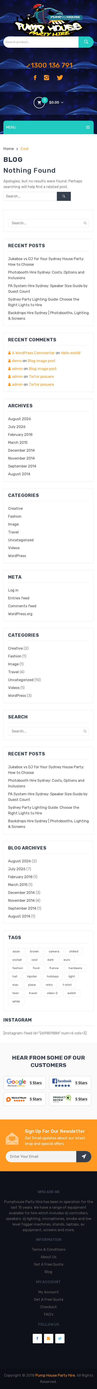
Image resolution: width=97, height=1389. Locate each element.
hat (14, 976)
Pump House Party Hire (55, 1375)
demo (17, 361)
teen (15, 993)
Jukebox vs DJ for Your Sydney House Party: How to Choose (46, 262)
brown (34, 951)
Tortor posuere (41, 376)
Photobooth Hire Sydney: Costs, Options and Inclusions (46, 275)
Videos (14, 548)
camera (54, 951)
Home (8, 149)
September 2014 (22, 466)
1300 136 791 (51, 65)
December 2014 (21, 450)
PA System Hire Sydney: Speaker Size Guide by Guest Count (48, 289)
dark (50, 959)
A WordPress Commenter (33, 353)
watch (71, 993)
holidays (53, 976)
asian (16, 951)
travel (33, 993)
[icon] (35, 78)
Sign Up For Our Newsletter (55, 1131)
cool (34, 959)
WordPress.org (20, 614)
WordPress (17, 556)
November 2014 (21, 458)
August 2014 (19, 474)
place (32, 984)
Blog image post (41, 361)
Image (13, 524)
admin (17, 369)
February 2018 (20, 435)
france (54, 968)
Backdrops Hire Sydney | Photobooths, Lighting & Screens (48, 316)
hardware (75, 968)
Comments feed (22, 606)
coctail (17, 959)
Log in (13, 590)
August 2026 (19, 419)
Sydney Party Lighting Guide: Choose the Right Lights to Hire (43, 302)
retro (49, 984)
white (16, 1001)
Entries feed (18, 598)
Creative (15, 508)
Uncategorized (21, 540)
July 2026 (16, 427)
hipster (32, 976)
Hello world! (71, 353)
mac (15, 984)
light (72, 976)
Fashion (14, 516)
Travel (13, 532)
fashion (17, 968)
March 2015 (18, 442)
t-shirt (67, 984)
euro (67, 959)
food (36, 968)
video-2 (52, 993)
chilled (73, 951)
